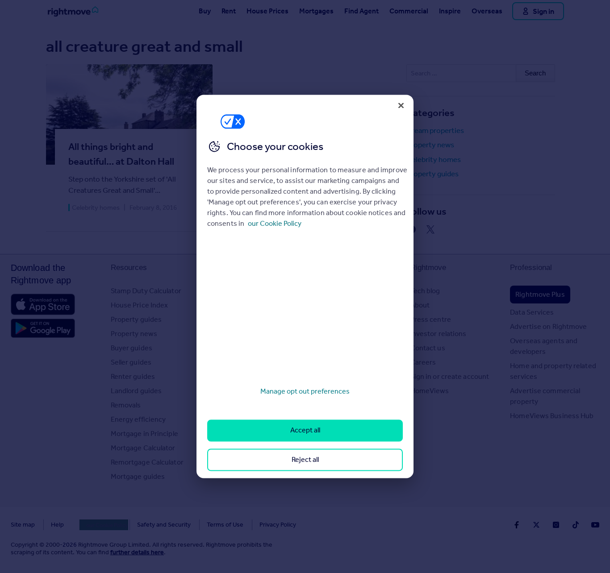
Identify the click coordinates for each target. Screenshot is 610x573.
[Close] (401, 105)
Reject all (305, 459)
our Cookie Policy (274, 223)
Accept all (305, 430)
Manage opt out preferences (305, 391)
